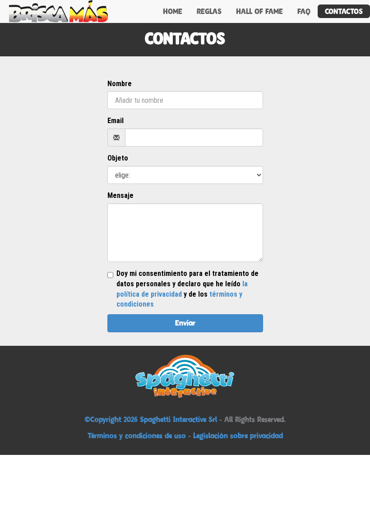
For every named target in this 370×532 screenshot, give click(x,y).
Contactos (344, 11)
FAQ (303, 11)
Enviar (185, 322)
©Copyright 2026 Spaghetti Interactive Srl (151, 419)
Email (115, 120)
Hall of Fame (259, 11)
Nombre (119, 83)
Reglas (209, 11)
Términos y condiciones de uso (137, 435)
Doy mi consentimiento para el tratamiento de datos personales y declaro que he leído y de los (187, 289)
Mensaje (120, 195)
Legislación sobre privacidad (238, 435)
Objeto (117, 158)
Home (172, 11)
